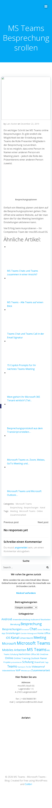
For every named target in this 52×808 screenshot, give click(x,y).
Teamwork (21, 667)
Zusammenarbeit (18, 514)
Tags (47, 662)
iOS (8, 638)
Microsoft (9, 643)
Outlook (35, 658)
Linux (23, 637)
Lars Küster (11, 123)
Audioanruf (35, 619)
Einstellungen (13, 633)
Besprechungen (31, 507)
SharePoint (39, 662)
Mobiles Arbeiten (14, 650)
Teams (12, 666)
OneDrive (44, 654)
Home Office (43, 633)
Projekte (7, 662)
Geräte (24, 633)
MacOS (29, 638)
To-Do (28, 667)
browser (25, 629)
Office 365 (35, 654)
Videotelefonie (8, 670)
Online (40, 511)
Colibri (28, 784)
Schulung (28, 662)
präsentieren (16, 662)
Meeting (14, 511)
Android (6, 619)
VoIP (18, 670)
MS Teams (37, 649)
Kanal (42, 507)
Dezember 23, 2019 (30, 123)
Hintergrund (32, 633)
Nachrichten (24, 654)
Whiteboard (26, 671)
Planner (43, 658)
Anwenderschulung (21, 619)
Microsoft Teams (24, 503)
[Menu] (45, 6)
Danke (39, 630)
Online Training (22, 658)
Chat (33, 629)
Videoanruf (38, 666)
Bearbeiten (46, 619)
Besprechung (16, 507)
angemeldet (21, 547)
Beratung (15, 624)
